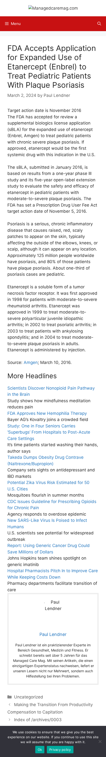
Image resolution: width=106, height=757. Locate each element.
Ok (40, 750)
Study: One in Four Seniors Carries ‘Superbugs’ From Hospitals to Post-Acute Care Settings (48, 432)
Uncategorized (28, 696)
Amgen (31, 362)
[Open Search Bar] (99, 23)
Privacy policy (60, 750)
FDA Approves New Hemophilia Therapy (47, 413)
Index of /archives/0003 (38, 719)
